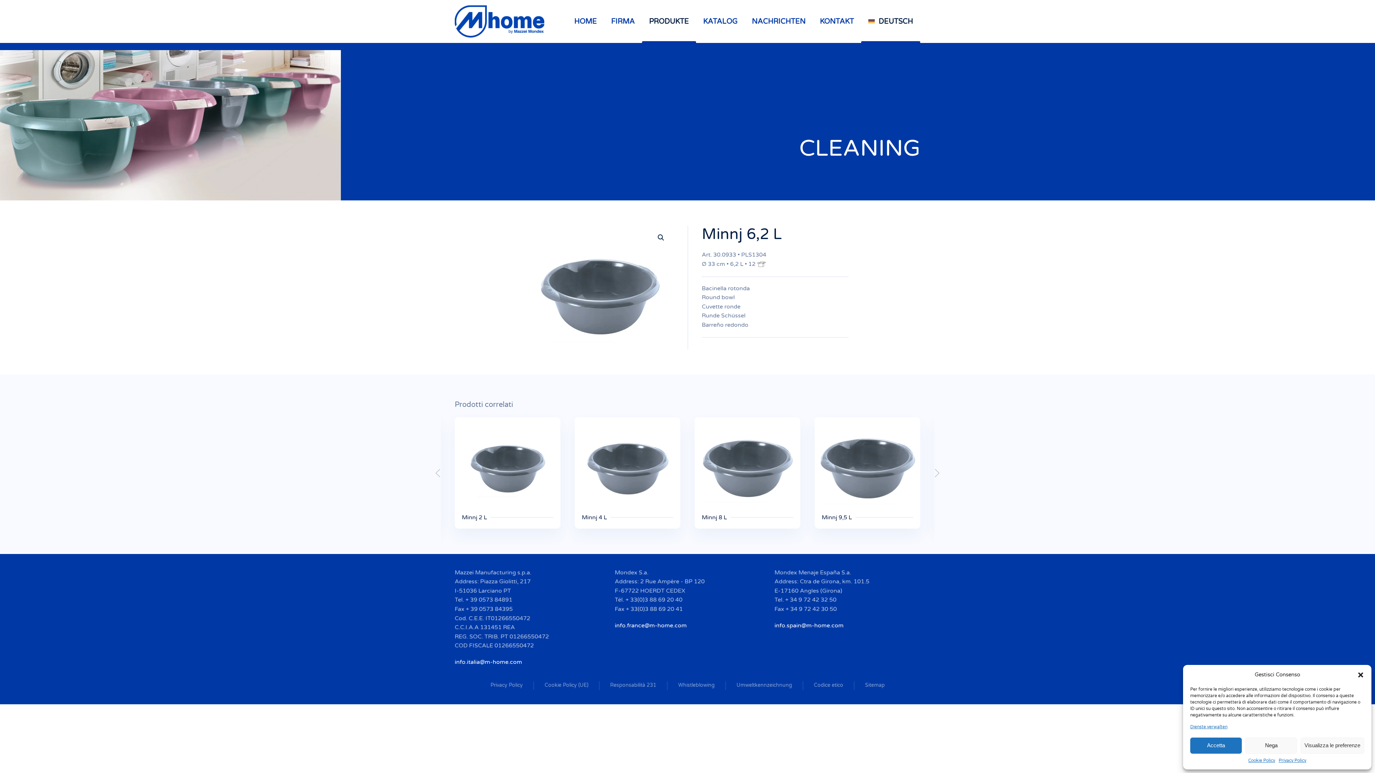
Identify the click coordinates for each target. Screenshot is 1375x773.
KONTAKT (837, 21)
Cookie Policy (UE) (566, 685)
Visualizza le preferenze (1332, 745)
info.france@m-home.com (651, 625)
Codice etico (828, 685)
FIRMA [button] (623, 21)
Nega (1271, 745)
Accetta (1216, 745)
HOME (585, 21)
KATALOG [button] (720, 21)
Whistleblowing (696, 685)
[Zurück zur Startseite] (500, 21)
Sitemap (875, 685)
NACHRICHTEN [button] (779, 21)
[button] (1360, 674)
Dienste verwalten (1208, 726)
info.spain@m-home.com (809, 625)
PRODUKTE (669, 21)
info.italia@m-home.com (488, 662)
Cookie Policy (1261, 760)
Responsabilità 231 (633, 685)
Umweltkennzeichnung (764, 685)
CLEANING (859, 148)
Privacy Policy (1292, 760)
